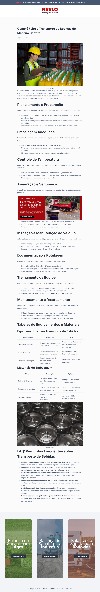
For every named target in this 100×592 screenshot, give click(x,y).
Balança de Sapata (50, 13)
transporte (34, 239)
